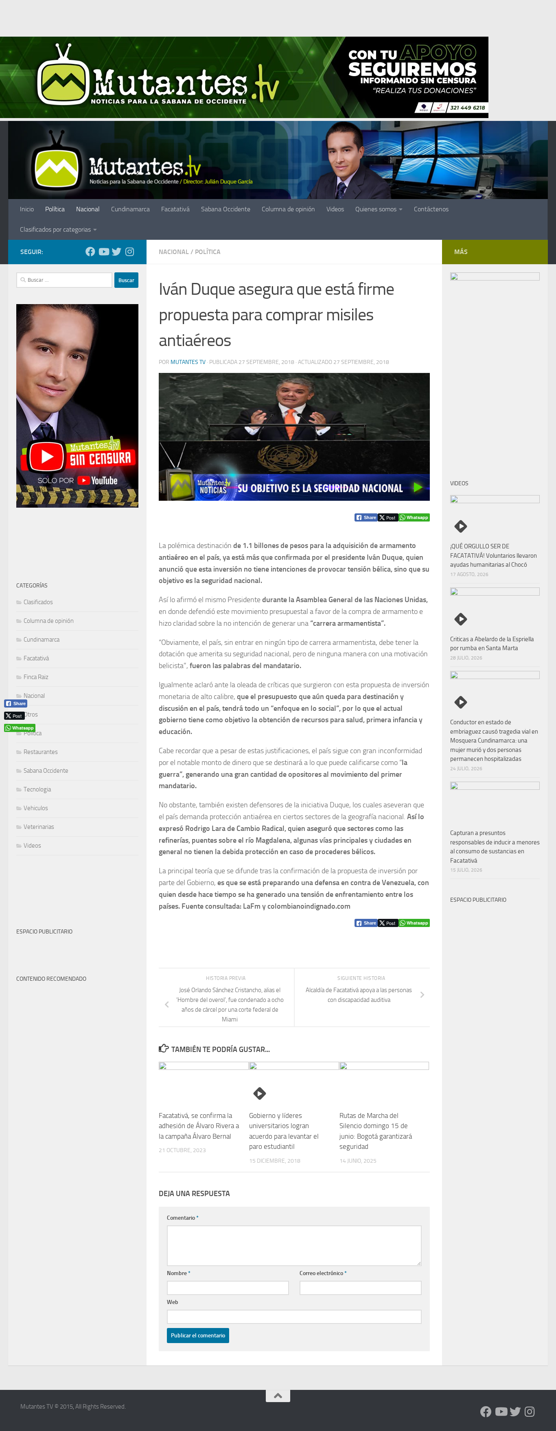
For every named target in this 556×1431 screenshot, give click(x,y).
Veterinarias (39, 827)
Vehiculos (36, 808)
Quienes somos (375, 209)
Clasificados (38, 602)
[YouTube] (103, 251)
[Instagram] (129, 251)
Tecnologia (37, 789)
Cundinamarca (130, 209)
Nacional (88, 209)
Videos (335, 209)
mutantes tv (188, 362)
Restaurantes (41, 752)
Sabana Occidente (225, 209)
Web (172, 1302)
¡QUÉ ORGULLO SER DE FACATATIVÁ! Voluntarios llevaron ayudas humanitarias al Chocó (493, 555)
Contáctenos (431, 209)
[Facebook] (90, 251)
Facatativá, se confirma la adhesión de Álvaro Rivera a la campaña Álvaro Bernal (199, 1125)
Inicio (27, 209)
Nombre (178, 1273)
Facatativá (175, 209)
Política (55, 209)
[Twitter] (116, 251)
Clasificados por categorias (55, 229)
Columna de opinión (288, 209)
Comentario (183, 1217)
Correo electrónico (323, 1273)
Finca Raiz (36, 677)
